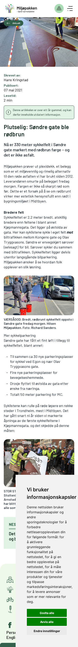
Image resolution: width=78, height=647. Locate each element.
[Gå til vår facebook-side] (10, 625)
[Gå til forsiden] (21, 8)
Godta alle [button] (47, 613)
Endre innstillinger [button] (47, 631)
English (12, 637)
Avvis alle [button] (46, 622)
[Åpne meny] (70, 8)
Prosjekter (59, 8)
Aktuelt (16, 23)
